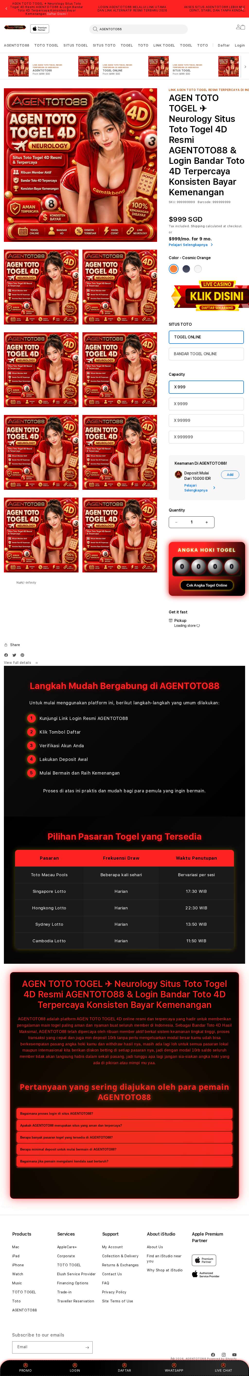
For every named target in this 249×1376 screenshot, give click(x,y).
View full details (18, 663)
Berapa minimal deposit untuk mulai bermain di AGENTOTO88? (68, 1149)
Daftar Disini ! (57, 14)
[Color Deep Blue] (186, 269)
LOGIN (75, 1370)
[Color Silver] (198, 269)
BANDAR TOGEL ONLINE (195, 354)
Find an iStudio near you (164, 1258)
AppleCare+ (67, 1247)
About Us (155, 1247)
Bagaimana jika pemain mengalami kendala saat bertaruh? (64, 1161)
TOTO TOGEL (46, 45)
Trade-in (64, 1292)
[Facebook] (7, 656)
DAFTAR (124, 1370)
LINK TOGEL (164, 45)
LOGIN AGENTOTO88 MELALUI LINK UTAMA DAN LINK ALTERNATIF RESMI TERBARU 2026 (132, 8)
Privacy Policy (114, 1292)
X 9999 (181, 404)
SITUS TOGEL (75, 45)
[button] (16, 45)
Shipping (198, 226)
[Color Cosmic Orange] (173, 269)
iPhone (18, 1265)
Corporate (66, 1256)
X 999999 (183, 437)
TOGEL (127, 45)
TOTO (143, 45)
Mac (15, 1247)
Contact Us (112, 1274)
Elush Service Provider (76, 1274)
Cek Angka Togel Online (207, 585)
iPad (15, 1256)
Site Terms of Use (117, 1301)
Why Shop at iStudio (165, 1270)
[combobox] (138, 29)
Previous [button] (6, 8)
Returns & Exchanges (120, 1265)
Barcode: (205, 202)
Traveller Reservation (75, 1301)
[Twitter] (15, 656)
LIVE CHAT (223, 1370)
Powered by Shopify (222, 1358)
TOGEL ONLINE (187, 337)
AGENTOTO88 (16, 45)
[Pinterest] (23, 656)
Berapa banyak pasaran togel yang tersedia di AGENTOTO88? (66, 1137)
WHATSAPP (174, 1370)
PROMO (25, 1370)
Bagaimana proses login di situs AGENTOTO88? (56, 1113)
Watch (17, 1274)
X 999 (179, 387)
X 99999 (182, 420)
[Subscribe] (87, 1347)
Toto (16, 1301)
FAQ (105, 1283)
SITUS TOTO (104, 45)
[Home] (15, 27)
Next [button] (242, 8)
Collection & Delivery (120, 1256)
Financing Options (73, 1283)
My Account (112, 1247)
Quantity (177, 510)
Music (17, 1283)
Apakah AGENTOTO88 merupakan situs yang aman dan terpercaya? (71, 1125)
